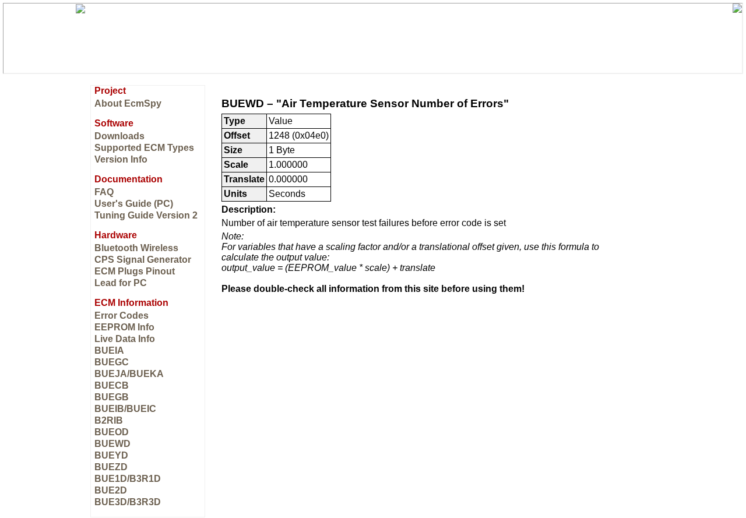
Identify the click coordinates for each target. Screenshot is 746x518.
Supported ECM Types (144, 148)
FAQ (104, 192)
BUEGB (111, 397)
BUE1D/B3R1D (127, 479)
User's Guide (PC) (133, 204)
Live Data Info (124, 339)
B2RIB (108, 420)
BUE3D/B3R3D (127, 502)
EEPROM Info (124, 327)
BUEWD (112, 444)
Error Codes (121, 315)
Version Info (120, 159)
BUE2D (110, 490)
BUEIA (109, 350)
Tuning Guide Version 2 (146, 215)
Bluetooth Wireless (136, 248)
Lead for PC (120, 283)
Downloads (119, 136)
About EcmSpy (127, 103)
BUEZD (111, 467)
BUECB (111, 385)
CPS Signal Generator (142, 260)
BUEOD (111, 432)
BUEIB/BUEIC (125, 409)
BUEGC (111, 362)
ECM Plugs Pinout (134, 271)
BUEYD (111, 455)
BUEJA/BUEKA (129, 374)
